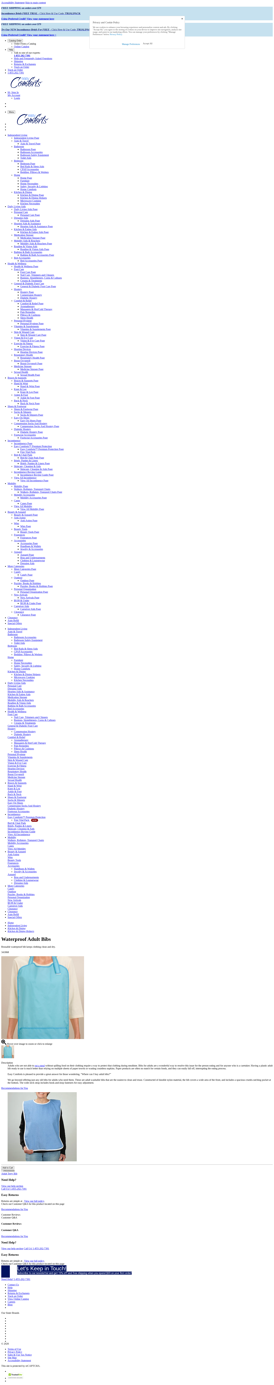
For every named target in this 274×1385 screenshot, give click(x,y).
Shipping (18, 61)
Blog (10, 1304)
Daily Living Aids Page (26, 209)
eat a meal (40, 1065)
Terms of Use (14, 1349)
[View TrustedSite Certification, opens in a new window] (15, 1378)
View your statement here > (28, 35)
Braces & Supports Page (26, 380)
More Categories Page (25, 569)
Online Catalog (21, 46)
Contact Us (13, 1284)
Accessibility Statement (13, 2)
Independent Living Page (26, 138)
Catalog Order (15, 40)
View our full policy (34, 1201)
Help (11, 50)
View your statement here (27, 18)
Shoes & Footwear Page (26, 409)
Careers (11, 1301)
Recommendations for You (14, 1088)
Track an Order (21, 67)
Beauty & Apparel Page (26, 514)
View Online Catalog (18, 1299)
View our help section (12, 1186)
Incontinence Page (23, 443)
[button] (147, 43)
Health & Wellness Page (26, 266)
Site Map (12, 1357)
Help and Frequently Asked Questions (33, 58)
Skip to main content (35, 2)
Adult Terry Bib (9, 1173)
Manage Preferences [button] (131, 44)
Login (17, 98)
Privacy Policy (15, 1352)
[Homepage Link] (26, 87)
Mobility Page (21, 486)
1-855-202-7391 (22, 55)
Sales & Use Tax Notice (20, 1354)
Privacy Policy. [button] (116, 34)
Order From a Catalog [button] (25, 43)
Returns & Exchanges (25, 64)
